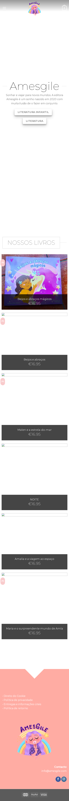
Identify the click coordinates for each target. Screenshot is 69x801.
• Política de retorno (15, 708)
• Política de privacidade (17, 700)
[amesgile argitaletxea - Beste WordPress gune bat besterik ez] (34, 8)
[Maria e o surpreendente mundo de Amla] (34, 606)
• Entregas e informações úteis (21, 704)
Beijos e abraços (34, 359)
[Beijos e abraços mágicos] (34, 281)
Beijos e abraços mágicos (35, 299)
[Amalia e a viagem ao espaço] (34, 541)
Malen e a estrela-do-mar (34, 429)
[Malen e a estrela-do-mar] (34, 406)
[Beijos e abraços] (34, 341)
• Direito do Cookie (14, 696)
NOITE (34, 499)
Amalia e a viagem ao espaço (34, 559)
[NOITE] (34, 477)
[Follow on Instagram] (64, 779)
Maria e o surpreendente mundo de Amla (34, 628)
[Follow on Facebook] (58, 779)
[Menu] (4, 8)
